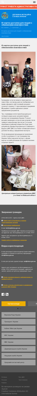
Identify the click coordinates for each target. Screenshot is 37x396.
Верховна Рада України (12, 315)
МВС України (8, 342)
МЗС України (8, 335)
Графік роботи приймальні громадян (14, 240)
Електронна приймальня (11, 225)
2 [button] (21, 309)
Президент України (11, 322)
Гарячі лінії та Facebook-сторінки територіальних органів (13, 221)
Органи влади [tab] (13, 304)
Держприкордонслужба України (15, 349)
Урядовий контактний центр (14, 362)
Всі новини (5, 27)
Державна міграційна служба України (21, 16)
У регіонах (15, 27)
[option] (14, 304)
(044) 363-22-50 (6, 218)
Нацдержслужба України (13, 356)
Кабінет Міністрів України (13, 328)
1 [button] (18, 309)
